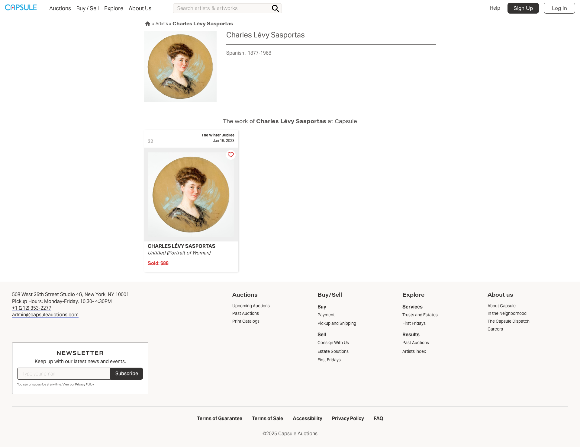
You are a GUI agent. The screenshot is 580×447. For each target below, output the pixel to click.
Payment (326, 315)
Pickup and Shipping (336, 323)
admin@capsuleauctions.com (45, 314)
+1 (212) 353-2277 (31, 308)
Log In (559, 8)
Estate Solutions (333, 351)
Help (495, 8)
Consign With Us (333, 342)
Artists (162, 23)
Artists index (414, 351)
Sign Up (523, 8)
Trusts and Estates (420, 315)
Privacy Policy (84, 384)
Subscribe (126, 373)
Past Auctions (415, 342)
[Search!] (275, 8)
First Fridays (329, 359)
